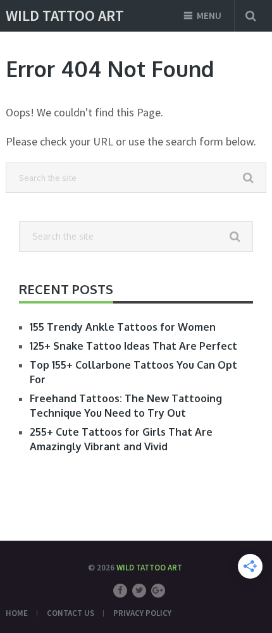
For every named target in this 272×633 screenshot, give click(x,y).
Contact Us (70, 613)
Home (17, 613)
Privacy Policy (142, 613)
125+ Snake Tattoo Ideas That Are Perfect (133, 346)
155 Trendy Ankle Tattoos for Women (123, 327)
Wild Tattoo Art (65, 15)
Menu (209, 15)
